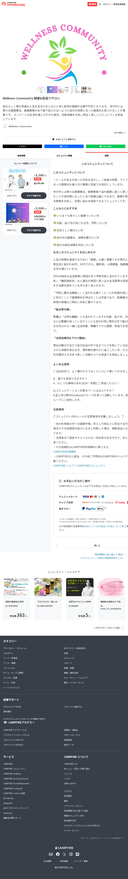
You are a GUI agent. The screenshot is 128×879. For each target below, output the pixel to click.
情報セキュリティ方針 (74, 815)
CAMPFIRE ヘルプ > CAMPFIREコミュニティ (79, 466)
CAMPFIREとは (70, 763)
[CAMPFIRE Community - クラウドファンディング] (13, 4)
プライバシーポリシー (74, 805)
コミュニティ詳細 (64, 155)
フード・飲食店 (10, 657)
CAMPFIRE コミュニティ (14, 768)
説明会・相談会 (71, 729)
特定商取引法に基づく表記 (109, 554)
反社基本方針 (70, 820)
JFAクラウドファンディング (15, 808)
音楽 (66, 653)
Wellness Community (20, 126)
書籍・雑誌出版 (71, 672)
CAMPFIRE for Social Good (15, 778)
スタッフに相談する (73, 706)
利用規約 (68, 795)
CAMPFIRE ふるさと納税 (14, 793)
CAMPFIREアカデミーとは (15, 729)
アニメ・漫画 (9, 662)
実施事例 (68, 739)
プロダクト (8, 653)
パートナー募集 (81, 861)
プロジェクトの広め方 (13, 744)
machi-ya (7, 813)
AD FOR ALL (8, 798)
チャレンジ (69, 657)
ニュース (68, 773)
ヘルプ (67, 778)
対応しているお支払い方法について (103, 526)
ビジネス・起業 (10, 677)
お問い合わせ (70, 783)
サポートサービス (72, 734)
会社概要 (47, 861)
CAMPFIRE (8, 763)
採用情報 (64, 861)
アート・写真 (9, 682)
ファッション (9, 667)
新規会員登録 (120, 4)
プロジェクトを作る (12, 706)
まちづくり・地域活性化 (75, 648)
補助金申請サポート (12, 817)
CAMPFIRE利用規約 (64, 452)
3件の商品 (118, 132)
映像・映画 (69, 667)
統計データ (69, 744)
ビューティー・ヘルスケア (76, 677)
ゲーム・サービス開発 (13, 672)
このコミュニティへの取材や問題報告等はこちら (101, 557)
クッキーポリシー (72, 830)
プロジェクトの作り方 (13, 739)
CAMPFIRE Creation (12, 773)
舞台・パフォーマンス (74, 682)
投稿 (107, 155)
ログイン (107, 4)
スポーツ (68, 662)
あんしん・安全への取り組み (77, 768)
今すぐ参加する (34, 195)
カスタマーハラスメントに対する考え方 (82, 825)
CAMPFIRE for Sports (12, 788)
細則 (66, 800)
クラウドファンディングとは (16, 734)
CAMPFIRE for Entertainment (16, 783)
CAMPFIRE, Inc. (65, 867)
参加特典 (21, 155)
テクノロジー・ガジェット (15, 648)
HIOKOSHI (7, 803)
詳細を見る (12, 195)
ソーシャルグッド (11, 687)
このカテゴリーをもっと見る (107, 627)
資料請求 (92, 4)
